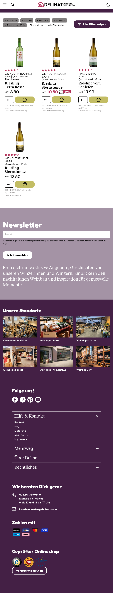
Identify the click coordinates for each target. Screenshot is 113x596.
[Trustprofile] (35, 562)
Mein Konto (21, 435)
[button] (6, 4)
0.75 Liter (43, 20)
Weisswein (12, 20)
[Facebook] (15, 399)
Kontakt (19, 422)
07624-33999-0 (30, 494)
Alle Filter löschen (56, 25)
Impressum (20, 439)
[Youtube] (38, 399)
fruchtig (28, 20)
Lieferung (20, 430)
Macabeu (60, 20)
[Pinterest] (30, 399)
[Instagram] (23, 399)
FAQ (16, 426)
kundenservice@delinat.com (38, 509)
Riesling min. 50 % (16, 25)
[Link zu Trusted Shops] (17, 562)
